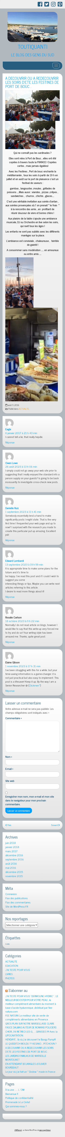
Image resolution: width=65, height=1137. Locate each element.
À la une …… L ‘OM (14, 1090)
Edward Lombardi (14, 560)
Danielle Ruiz (12, 508)
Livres (7, 943)
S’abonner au (18, 990)
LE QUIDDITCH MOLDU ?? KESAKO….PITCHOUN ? (30, 1043)
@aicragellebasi (45, 1129)
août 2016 (11, 863)
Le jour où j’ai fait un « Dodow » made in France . (30, 1071)
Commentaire (13, 718)
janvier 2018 (12, 847)
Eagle (8, 429)
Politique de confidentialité (19, 1098)
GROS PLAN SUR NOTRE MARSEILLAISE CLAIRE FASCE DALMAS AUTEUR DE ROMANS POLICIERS (30, 1025)
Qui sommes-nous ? (16, 1106)
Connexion (11, 894)
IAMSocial (18, 1129)
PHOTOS (9, 978)
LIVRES (8, 974)
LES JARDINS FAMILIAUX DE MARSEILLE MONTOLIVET (25, 1057)
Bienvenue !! (11, 1094)
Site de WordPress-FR (16, 906)
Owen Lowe (11, 463)
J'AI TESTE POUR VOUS (17, 970)
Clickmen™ (34, 685)
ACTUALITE (24, 408)
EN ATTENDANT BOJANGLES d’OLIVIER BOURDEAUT (25, 1065)
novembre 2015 (14, 876)
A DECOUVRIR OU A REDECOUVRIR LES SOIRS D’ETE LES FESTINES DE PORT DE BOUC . (32, 82)
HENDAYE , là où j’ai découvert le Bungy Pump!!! (30, 1039)
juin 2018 (10, 843)
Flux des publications (16, 898)
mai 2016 (10, 868)
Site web (9, 781)
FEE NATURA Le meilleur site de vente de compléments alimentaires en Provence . (27, 1017)
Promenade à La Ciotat (17, 1102)
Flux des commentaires (17, 902)
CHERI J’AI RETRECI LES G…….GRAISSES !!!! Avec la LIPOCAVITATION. (31, 1033)
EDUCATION (11, 966)
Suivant (54, 825)
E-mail (9, 769)
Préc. (9, 825)
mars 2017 (11, 851)
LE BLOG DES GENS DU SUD (32, 55)
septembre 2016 (14, 859)
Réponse (9, 442)
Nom (8, 757)
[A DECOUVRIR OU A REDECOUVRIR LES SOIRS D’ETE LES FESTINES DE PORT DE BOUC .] (32, 105)
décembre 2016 (14, 855)
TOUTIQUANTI (32, 46)
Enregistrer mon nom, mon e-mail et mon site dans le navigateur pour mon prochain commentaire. (29, 800)
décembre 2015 (14, 872)
